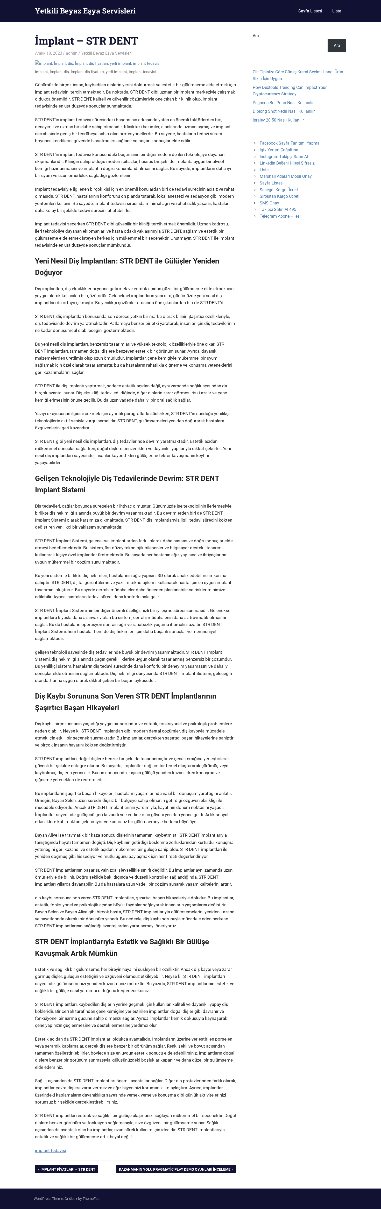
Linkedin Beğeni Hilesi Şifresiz (287, 163)
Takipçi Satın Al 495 (278, 209)
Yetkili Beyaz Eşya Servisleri (85, 11)
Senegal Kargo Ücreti (279, 189)
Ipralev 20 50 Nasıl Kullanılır (278, 120)
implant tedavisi (50, 1150)
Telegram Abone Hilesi (280, 216)
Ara (256, 35)
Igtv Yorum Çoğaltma (279, 149)
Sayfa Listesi (310, 11)
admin (71, 53)
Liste (336, 11)
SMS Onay (269, 203)
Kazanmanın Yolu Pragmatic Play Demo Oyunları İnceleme (174, 1170)
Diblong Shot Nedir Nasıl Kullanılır (284, 111)
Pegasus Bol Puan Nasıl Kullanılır (283, 102)
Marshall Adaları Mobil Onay (286, 176)
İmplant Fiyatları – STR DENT (67, 1170)
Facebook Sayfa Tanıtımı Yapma (290, 143)
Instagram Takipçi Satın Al (284, 156)
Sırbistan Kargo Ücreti (279, 196)
